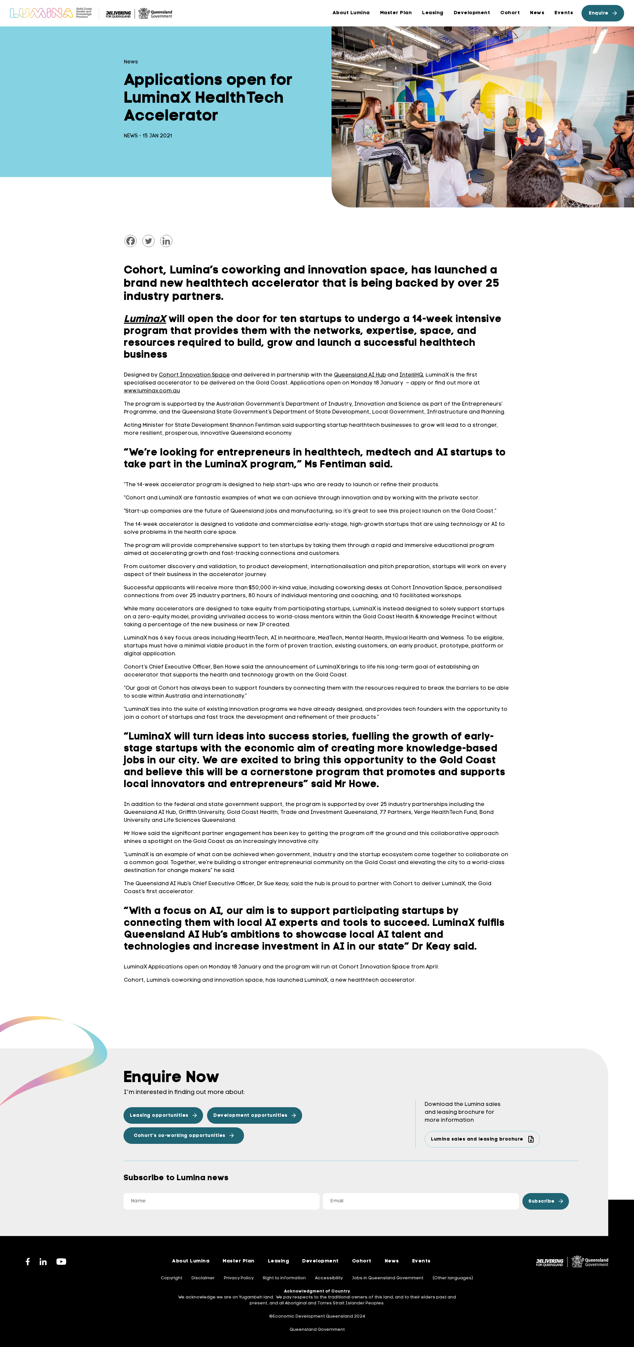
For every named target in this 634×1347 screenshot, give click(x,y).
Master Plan (239, 1261)
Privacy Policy (239, 1278)
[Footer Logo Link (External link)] (572, 1261)
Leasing (432, 13)
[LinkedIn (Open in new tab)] (43, 1261)
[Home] (51, 13)
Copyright (171, 1278)
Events (563, 13)
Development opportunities (250, 1115)
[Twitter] (148, 241)
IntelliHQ (411, 375)
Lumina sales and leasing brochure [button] (477, 1139)
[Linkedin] (166, 241)
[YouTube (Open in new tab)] (61, 1261)
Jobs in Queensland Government (387, 1278)
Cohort (510, 13)
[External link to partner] (139, 13)
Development (472, 13)
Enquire (599, 13)
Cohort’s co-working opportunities (180, 1135)
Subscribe (541, 1201)
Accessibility (329, 1278)
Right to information (284, 1278)
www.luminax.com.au (152, 391)
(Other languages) (453, 1278)
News (537, 13)
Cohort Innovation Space (194, 375)
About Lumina (351, 13)
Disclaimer (203, 1278)
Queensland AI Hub (360, 375)
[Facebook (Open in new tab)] (28, 1261)
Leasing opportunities (159, 1115)
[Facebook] (130, 241)
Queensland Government (317, 1330)
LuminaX (145, 319)
